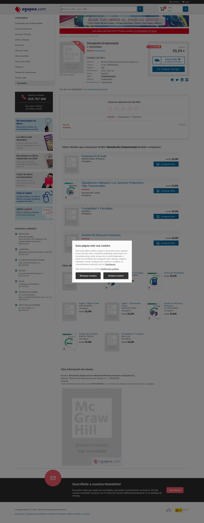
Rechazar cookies (88, 276)
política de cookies (110, 269)
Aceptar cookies (116, 276)
